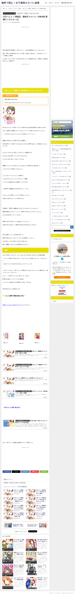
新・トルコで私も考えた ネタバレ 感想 (61, 219)
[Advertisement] (25, 38)
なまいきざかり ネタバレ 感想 (59, 198)
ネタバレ (51, 2)
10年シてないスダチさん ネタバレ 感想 (61, 164)
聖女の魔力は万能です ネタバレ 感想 (60, 186)
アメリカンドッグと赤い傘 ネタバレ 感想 (61, 176)
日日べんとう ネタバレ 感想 (9, 13)
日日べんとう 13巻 (34, 13)
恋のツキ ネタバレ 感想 (57, 223)
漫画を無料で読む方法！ (67, 2)
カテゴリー (57, 2)
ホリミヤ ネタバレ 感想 (57, 212)
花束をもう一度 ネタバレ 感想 (59, 205)
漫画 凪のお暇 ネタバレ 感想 (58, 157)
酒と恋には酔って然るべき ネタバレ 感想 (61, 161)
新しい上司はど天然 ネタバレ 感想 (60, 145)
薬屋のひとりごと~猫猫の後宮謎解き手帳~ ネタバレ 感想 (61, 149)
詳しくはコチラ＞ (62, 277)
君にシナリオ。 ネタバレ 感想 (59, 209)
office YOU (20, 13)
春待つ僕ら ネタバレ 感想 (58, 195)
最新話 (26, 13)
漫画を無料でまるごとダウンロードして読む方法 (62, 191)
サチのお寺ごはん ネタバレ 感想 (59, 167)
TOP (46, 2)
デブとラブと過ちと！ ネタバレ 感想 (60, 183)
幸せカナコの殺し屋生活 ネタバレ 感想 (61, 179)
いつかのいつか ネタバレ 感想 (59, 154)
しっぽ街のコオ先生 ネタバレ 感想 (60, 216)
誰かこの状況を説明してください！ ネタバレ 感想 (62, 172)
